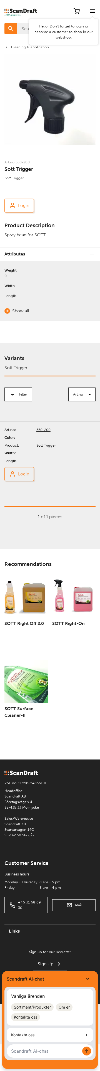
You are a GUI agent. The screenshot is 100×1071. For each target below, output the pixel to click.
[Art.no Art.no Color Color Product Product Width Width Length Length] (82, 394)
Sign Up (45, 963)
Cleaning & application (30, 47)
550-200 (43, 430)
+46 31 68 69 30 (29, 905)
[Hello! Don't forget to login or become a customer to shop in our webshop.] (92, 11)
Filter (23, 394)
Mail (78, 905)
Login (23, 205)
